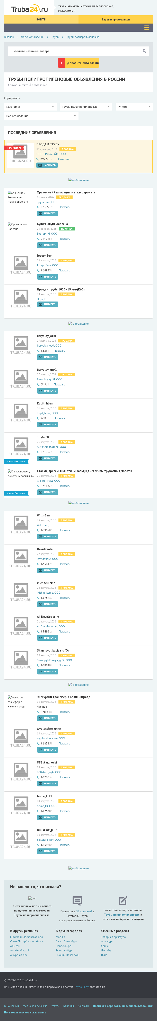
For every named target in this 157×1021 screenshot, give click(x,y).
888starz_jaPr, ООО (49, 839)
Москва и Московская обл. (26, 937)
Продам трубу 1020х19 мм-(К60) (61, 289)
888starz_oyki (47, 762)
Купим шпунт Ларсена (52, 223)
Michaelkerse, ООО (49, 592)
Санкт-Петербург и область (27, 941)
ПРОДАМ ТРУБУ (47, 144)
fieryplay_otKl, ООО (49, 345)
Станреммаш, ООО (48, 480)
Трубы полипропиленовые (122, 914)
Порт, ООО (43, 299)
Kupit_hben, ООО (47, 413)
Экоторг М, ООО (47, 233)
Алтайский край (19, 950)
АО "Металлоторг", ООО (51, 447)
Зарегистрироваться (116, 19)
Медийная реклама (35, 1006)
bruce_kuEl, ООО (47, 806)
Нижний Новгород (67, 955)
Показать (63, 159)
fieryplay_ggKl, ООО (49, 379)
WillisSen (43, 515)
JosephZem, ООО (47, 265)
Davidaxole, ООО (47, 559)
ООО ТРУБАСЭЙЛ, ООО (51, 154)
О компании (11, 1006)
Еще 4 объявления (16, 493)
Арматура (107, 941)
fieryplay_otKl (46, 335)
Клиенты (68, 1006)
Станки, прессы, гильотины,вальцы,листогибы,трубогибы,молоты (84, 470)
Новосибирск (64, 946)
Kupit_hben (45, 403)
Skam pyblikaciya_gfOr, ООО (54, 660)
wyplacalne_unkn (49, 728)
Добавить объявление (83, 63)
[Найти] (144, 51)
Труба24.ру (81, 987)
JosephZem (44, 255)
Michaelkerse (46, 582)
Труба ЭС (43, 437)
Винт (104, 955)
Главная (9, 37)
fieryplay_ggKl (47, 369)
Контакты (83, 1006)
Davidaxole (45, 549)
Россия (122, 107)
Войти (41, 19)
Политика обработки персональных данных (123, 1006)
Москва (60, 937)
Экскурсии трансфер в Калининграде (63, 696)
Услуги (55, 1006)
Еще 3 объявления (16, 461)
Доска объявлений (32, 37)
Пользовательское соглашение (25, 1012)
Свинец (105, 946)
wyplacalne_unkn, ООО (51, 738)
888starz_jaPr (46, 829)
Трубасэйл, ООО (47, 202)
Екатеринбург (64, 950)
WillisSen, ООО (46, 525)
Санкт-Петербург (66, 941)
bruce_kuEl (44, 796)
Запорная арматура (113, 937)
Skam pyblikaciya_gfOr (53, 650)
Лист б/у (106, 950)
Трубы (55, 37)
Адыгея (15, 946)
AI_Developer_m (48, 616)
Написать (50, 165)
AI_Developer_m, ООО (51, 626)
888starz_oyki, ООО (49, 772)
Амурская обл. (19, 955)
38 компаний (84, 911)
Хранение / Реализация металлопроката (66, 192)
